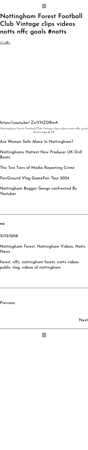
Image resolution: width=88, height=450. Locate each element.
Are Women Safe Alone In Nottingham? (36, 142)
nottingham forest (38, 262)
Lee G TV (48, 132)
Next (83, 320)
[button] (44, 6)
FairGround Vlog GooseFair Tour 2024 (34, 178)
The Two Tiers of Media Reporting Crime (37, 168)
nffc (16, 262)
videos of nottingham (41, 268)
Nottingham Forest (17, 247)
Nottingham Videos (55, 247)
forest (5, 262)
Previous (7, 303)
